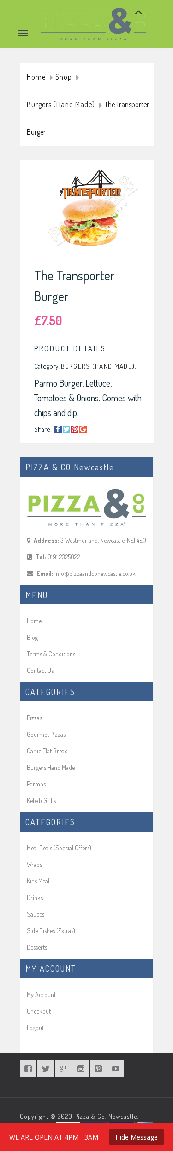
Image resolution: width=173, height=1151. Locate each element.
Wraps (34, 864)
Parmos (36, 784)
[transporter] (91, 210)
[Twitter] (66, 429)
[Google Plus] (83, 429)
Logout (35, 1027)
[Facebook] (58, 429)
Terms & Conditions (51, 654)
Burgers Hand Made (51, 767)
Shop (63, 77)
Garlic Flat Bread (47, 751)
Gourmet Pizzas (46, 734)
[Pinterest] (74, 429)
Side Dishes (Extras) (51, 930)
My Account (41, 994)
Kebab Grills (41, 800)
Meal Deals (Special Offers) (59, 848)
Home (36, 77)
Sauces (35, 914)
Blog (32, 637)
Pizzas (34, 718)
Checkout (39, 1011)
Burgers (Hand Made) (61, 105)
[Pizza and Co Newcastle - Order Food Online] (93, 12)
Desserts (37, 947)
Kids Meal (38, 881)
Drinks (35, 897)
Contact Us (40, 670)
